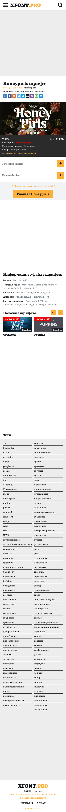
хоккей (38, 672)
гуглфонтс (9, 626)
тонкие (38, 645)
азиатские (8, 548)
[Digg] (27, 96)
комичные (8, 695)
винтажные (9, 599)
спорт (37, 594)
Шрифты (27, 803)
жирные (7, 654)
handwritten (9, 475)
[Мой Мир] (41, 96)
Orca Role (9, 334)
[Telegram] (19, 96)
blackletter (8, 447)
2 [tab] (31, 133)
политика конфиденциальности (39, 796)
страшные (39, 631)
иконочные (9, 677)
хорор (37, 677)
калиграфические (12, 681)
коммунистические (13, 700)
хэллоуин (39, 686)
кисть (6, 691)
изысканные (10, 672)
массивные (40, 484)
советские (39, 580)
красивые (39, 457)
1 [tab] (28, 133)
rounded (7, 512)
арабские (8, 562)
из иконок (8, 663)
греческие (8, 622)
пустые (38, 539)
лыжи (37, 479)
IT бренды (8, 484)
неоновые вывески (44, 512)
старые (38, 617)
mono (6, 493)
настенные (40, 507)
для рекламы (10, 649)
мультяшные (41, 493)
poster (6, 507)
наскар (37, 502)
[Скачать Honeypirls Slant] (60, 175)
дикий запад (10, 636)
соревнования (41, 590)
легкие (37, 475)
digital (6, 461)
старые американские (46, 622)
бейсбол (7, 580)
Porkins (39, 334)
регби (37, 548)
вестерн (7, 594)
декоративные (11, 631)
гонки (6, 608)
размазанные (41, 544)
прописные (40, 534)
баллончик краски (13, 567)
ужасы (37, 654)
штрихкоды (40, 704)
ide (4, 479)
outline (6, 502)
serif (10, 152)
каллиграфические (13, 686)
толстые (38, 640)
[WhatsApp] (36, 96)
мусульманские (42, 498)
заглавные (8, 659)
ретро (37, 553)
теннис (38, 636)
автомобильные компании (17, 544)
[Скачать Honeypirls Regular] (60, 163)
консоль (38, 443)
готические (9, 613)
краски (37, 461)
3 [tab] (35, 133)
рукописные (40, 558)
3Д (4, 443)
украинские (40, 659)
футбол (38, 668)
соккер (37, 585)
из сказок (8, 668)
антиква (18, 152)
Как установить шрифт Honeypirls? (34, 186)
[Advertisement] (33, 43)
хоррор (38, 681)
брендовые (9, 585)
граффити (8, 617)
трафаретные (41, 649)
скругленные (41, 576)
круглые (38, 470)
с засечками (30, 152)
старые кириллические (46, 626)
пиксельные (40, 521)
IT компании (10, 489)
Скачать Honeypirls (33, 194)
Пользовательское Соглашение (26, 794)
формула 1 (39, 663)
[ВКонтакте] (5, 96)
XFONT (25, 4)
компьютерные (11, 704)
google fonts (9, 466)
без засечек (9, 576)
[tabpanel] (33, 118)
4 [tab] (38, 133)
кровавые (39, 466)
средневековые (42, 603)
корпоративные (42, 452)
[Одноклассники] (14, 96)
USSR (6, 534)
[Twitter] (23, 96)
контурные (40, 447)
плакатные (40, 525)
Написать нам (33, 808)
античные (8, 558)
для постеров (10, 645)
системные (40, 567)
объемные (39, 516)
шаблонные (40, 700)
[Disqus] (33, 388)
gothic (6, 470)
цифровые (39, 695)
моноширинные (43, 489)
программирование (44, 530)
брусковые (9, 590)
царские (38, 691)
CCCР (6, 452)
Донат (41, 803)
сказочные (39, 571)
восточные (9, 603)
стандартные (41, 608)
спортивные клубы (44, 599)
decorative (8, 457)
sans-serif (8, 516)
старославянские (43, 613)
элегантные (40, 709)
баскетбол (8, 571)
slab (5, 530)
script (6, 521)
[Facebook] (10, 96)
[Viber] (32, 96)
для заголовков (11, 640)
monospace (9, 498)
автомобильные (11, 539)
